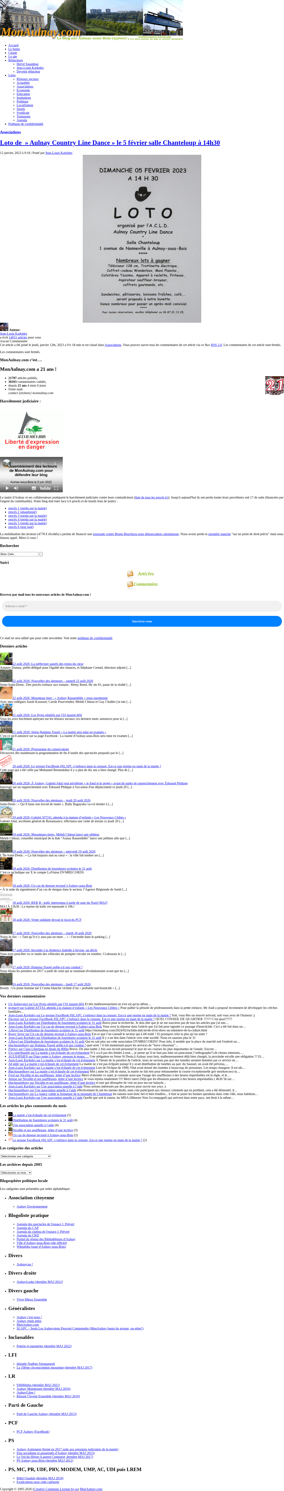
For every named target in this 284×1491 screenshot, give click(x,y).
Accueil (13, 45)
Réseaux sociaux (28, 79)
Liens (12, 75)
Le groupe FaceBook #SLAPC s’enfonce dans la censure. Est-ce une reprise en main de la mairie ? (77, 1140)
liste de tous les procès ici (151, 497)
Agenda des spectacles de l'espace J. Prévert (45, 1224)
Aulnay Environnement (32, 1206)
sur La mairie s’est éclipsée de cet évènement (48, 1052)
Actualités (23, 82)
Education (23, 94)
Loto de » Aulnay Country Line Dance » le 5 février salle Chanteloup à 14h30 (110, 142)
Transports (23, 116)
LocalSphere (25, 105)
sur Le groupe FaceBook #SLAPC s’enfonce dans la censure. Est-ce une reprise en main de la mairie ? (89, 1015)
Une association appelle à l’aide (33, 1125)
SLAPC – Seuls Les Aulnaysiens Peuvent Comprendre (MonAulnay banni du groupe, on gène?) (80, 1328)
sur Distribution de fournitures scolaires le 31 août (54, 1023)
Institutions (24, 97)
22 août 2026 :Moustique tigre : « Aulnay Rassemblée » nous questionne (60, 698)
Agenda (22, 120)
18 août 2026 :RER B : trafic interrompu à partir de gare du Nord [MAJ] (59, 902)
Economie (23, 90)
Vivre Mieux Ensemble (32, 1299)
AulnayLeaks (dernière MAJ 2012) (40, 1282)
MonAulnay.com (28, 1324)
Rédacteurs (15, 60)
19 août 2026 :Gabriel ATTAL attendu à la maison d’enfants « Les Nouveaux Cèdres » (69, 817)
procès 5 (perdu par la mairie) (27, 523)
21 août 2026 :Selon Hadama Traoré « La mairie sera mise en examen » (59, 732)
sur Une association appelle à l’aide (45, 1086)
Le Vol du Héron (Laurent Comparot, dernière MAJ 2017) (55, 1457)
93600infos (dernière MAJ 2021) (38, 1385)
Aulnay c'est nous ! (29, 1317)
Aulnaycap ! (25, 1264)
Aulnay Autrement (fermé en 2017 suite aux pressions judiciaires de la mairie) (67, 1449)
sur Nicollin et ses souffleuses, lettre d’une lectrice (44, 1075)
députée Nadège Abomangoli (36, 1364)
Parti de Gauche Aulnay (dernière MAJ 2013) (47, 1414)
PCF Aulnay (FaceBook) (33, 1431)
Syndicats (23, 112)
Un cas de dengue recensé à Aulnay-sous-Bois (42, 1135)
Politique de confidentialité (25, 124)
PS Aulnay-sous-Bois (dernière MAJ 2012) (45, 1460)
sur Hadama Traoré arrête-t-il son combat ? (47, 1045)
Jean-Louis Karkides (30, 67)
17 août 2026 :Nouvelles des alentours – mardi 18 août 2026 (51, 933)
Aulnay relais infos (29, 1321)
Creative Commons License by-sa (56, 1489)
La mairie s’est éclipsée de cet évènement (39, 1115)
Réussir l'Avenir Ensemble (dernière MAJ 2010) (48, 1396)
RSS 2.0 (216, 345)
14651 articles (18, 337)
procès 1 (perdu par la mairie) (27, 508)
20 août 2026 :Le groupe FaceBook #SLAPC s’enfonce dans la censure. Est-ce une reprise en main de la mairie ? (86, 766)
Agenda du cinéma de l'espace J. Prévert (43, 1231)
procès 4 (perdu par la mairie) (27, 519)
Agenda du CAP (28, 1228)
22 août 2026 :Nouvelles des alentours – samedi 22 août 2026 (52, 681)
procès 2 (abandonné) (22, 512)
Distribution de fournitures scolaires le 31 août (42, 1120)
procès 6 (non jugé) (21, 527)
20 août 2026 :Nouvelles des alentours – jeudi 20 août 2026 (51, 800)
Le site (12, 56)
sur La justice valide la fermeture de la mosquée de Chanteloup (60, 1094)
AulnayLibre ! (26, 1392)
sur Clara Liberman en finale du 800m (38, 1049)
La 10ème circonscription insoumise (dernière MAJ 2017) (54, 1367)
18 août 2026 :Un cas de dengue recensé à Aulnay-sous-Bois (52, 885)
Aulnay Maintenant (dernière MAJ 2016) (43, 1389)
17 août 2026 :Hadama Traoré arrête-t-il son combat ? (47, 967)
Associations (25, 86)
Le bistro (14, 49)
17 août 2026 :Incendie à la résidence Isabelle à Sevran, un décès (54, 950)
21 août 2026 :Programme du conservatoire (40, 749)
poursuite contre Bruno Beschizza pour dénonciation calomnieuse (136, 534)
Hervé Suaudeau (27, 64)
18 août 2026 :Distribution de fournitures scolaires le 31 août (52, 868)
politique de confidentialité (95, 638)
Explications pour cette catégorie (38, 1482)
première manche (219, 534)
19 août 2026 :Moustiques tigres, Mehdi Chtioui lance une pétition (55, 834)
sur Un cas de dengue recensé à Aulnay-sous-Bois (55, 1026)
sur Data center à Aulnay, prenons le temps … (48, 1056)
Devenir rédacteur (28, 71)
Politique (22, 101)
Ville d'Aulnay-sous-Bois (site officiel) (42, 1243)
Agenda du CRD (28, 1235)
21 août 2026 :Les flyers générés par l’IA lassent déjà (47, 715)
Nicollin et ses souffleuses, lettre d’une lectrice (42, 1130)
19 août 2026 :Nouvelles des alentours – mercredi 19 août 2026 (53, 851)
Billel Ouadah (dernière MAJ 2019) (40, 1478)
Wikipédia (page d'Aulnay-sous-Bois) (41, 1246)
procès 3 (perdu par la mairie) (27, 515)
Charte (12, 53)
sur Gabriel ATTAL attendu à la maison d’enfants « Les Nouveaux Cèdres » (64, 1008)
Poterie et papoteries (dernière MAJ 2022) (44, 1346)
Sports (21, 109)
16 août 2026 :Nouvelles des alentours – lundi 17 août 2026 (51, 984)
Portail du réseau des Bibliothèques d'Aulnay (46, 1239)
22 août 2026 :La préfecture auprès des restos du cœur (47, 664)
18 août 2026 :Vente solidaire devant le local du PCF (46, 920)
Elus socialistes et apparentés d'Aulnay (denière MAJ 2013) (56, 1453)
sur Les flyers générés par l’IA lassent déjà (46, 1004)
